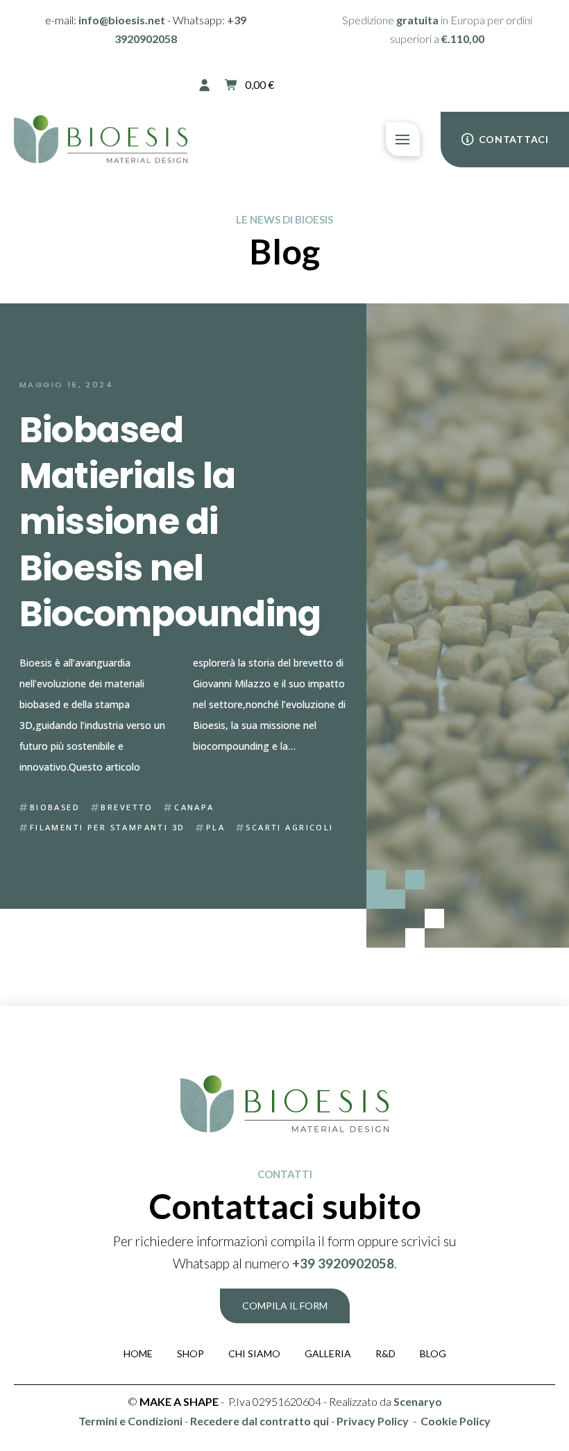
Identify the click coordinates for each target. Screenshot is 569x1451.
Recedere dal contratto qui (259, 1420)
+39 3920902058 (343, 1263)
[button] (249, 85)
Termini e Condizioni (130, 1420)
